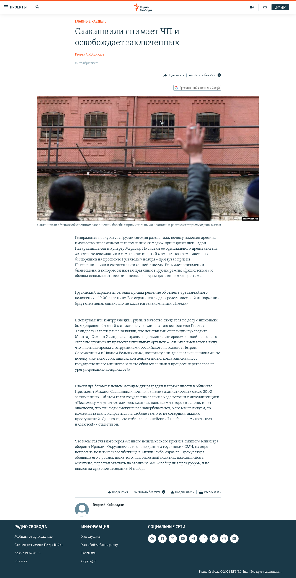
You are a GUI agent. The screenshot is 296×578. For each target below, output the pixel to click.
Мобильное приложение (34, 537)
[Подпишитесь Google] (152, 538)
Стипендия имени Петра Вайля (39, 545)
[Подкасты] (224, 538)
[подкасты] (265, 7)
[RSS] (214, 538)
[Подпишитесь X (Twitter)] (173, 538)
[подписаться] (234, 538)
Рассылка (88, 553)
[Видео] (252, 7)
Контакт (21, 561)
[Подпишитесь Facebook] (162, 538)
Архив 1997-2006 (27, 553)
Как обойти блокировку (99, 545)
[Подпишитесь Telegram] (193, 538)
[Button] (173, 75)
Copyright (88, 561)
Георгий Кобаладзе (89, 54)
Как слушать (90, 537)
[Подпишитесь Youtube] (183, 538)
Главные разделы (91, 22)
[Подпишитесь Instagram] (203, 538)
